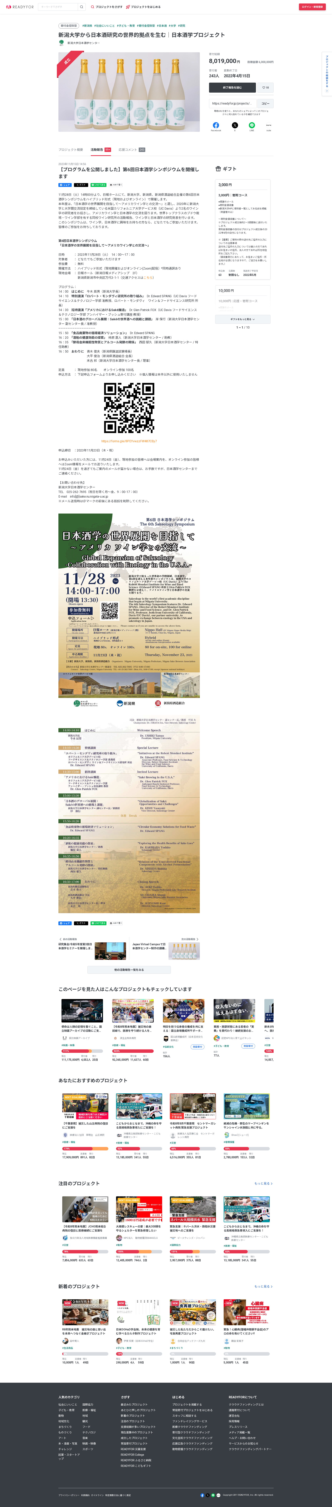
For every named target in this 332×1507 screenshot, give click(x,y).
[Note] (269, 125)
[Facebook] (216, 125)
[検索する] (81, 7)
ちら (149, 278)
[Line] (252, 125)
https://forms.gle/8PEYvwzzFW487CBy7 (129, 441)
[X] (235, 125)
